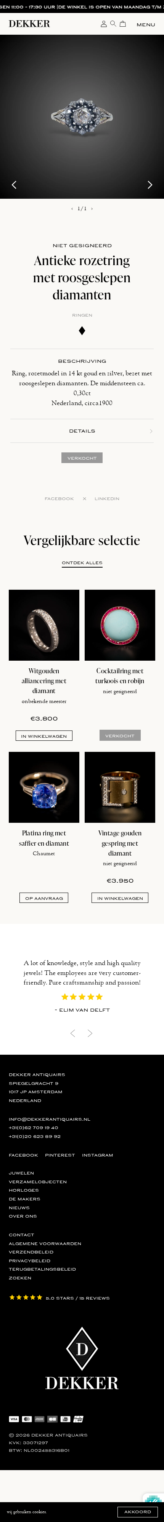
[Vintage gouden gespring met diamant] (120, 787)
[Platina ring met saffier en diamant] (44, 787)
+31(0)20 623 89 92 (35, 1136)
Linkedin (107, 498)
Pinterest (60, 1155)
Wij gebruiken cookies (26, 1511)
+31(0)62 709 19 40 (33, 1127)
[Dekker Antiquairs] (29, 25)
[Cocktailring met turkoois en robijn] (120, 625)
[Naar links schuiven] (72, 209)
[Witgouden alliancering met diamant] (44, 625)
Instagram (97, 1155)
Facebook (59, 498)
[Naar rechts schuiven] (91, 209)
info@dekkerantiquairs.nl (49, 1119)
